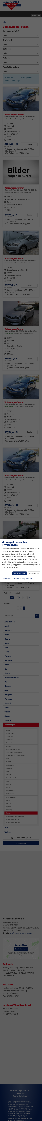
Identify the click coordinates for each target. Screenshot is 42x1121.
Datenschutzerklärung (11, 579)
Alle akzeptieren (19, 573)
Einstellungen (34, 573)
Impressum (27, 579)
